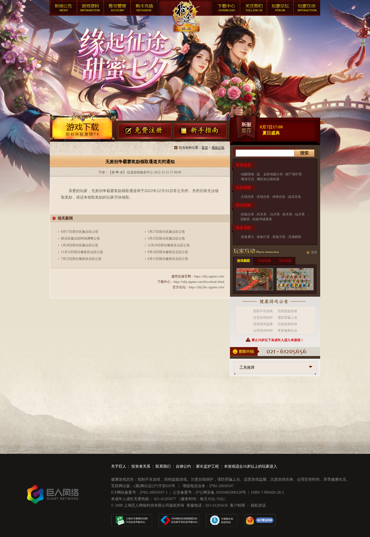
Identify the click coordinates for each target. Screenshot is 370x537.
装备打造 (263, 237)
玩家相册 (264, 261)
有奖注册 (144, 131)
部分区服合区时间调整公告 (80, 238)
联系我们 (163, 466)
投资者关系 (140, 466)
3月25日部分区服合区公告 (166, 238)
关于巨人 (118, 466)
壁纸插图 (285, 261)
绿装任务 (278, 197)
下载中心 (225, 8)
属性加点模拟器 (268, 179)
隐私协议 (258, 505)
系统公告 (218, 148)
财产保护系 (293, 174)
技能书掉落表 (262, 219)
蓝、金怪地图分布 (270, 174)
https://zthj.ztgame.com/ (209, 276)
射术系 (287, 214)
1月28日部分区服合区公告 (79, 245)
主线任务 (247, 197)
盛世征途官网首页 (185, 21)
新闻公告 (62, 8)
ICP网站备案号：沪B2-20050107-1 (139, 492)
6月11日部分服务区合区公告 (168, 259)
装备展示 (247, 237)
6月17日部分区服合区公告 (79, 232)
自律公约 (183, 466)
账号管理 (117, 8)
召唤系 (245, 219)
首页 (205, 148)
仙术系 (300, 214)
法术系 (275, 214)
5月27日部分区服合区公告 (166, 232)
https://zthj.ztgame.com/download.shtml (199, 282)
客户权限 (237, 505)
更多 (314, 252)
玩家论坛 (279, 8)
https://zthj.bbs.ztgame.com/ (206, 287)
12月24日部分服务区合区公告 (169, 245)
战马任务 (294, 197)
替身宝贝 (247, 179)
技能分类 (247, 214)
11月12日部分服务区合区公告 (82, 252)
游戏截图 (243, 261)
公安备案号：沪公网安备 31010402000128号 (209, 492)
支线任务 (263, 197)
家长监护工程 (207, 466)
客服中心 (252, 8)
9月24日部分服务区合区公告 (168, 252)
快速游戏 (306, 8)
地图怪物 (247, 174)
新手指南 (200, 131)
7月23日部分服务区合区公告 (81, 259)
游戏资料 (89, 8)
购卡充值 (144, 8)
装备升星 (278, 237)
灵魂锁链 (294, 237)
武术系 (262, 214)
